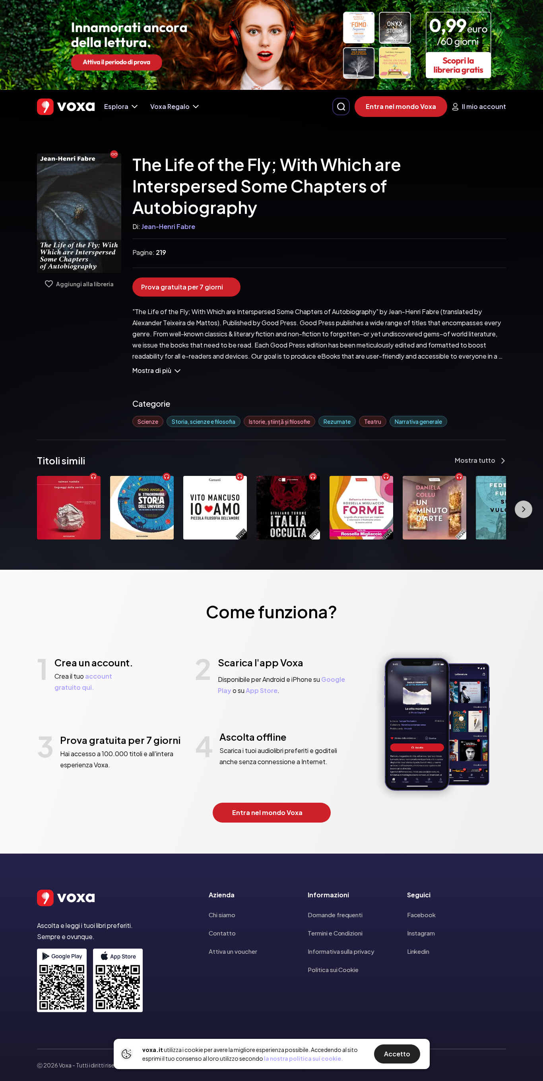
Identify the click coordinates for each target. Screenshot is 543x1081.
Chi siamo (222, 914)
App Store (261, 690)
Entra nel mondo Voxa (401, 106)
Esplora (116, 106)
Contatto (222, 933)
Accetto (397, 1054)
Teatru (372, 421)
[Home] (66, 106)
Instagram (421, 933)
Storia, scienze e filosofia (203, 421)
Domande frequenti (335, 914)
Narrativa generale (418, 421)
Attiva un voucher (233, 951)
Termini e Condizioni (335, 933)
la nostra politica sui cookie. (303, 1058)
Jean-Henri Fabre (168, 226)
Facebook (421, 914)
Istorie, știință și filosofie (279, 421)
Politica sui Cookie (333, 969)
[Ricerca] (341, 106)
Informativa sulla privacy (341, 951)
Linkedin (418, 951)
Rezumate (337, 421)
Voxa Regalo (170, 106)
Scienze (148, 421)
